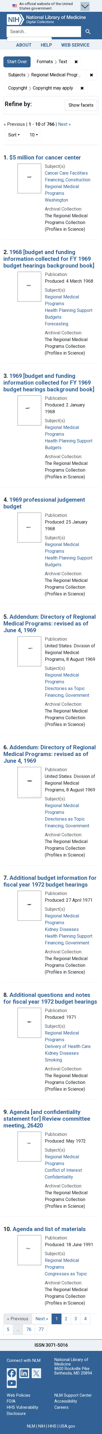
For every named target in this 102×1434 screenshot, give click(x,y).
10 (35, 135)
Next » (64, 124)
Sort (12, 135)
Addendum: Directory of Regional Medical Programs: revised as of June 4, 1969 (49, 623)
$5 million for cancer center (45, 157)
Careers (61, 1407)
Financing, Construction (67, 179)
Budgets (53, 317)
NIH (41, 1426)
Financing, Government (67, 695)
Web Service (75, 45)
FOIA (11, 1401)
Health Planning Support (68, 310)
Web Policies (18, 1395)
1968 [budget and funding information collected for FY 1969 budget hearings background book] (48, 259)
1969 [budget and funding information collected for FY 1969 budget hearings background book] (48, 383)
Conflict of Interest (63, 1170)
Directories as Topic (65, 688)
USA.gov (67, 1426)
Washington (56, 200)
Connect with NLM (24, 1360)
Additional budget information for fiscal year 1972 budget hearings (50, 881)
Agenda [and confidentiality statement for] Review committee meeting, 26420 (46, 1119)
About (24, 45)
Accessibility (65, 1401)
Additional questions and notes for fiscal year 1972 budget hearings (50, 998)
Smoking (53, 1060)
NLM (31, 1426)
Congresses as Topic (66, 1274)
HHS (52, 1426)
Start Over (17, 61)
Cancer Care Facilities (66, 173)
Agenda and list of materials (49, 1229)
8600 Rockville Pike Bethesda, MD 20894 (73, 1371)
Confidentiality (59, 1177)
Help (46, 45)
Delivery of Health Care (68, 1046)
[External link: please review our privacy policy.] (12, 1373)
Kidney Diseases (62, 929)
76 (28, 1329)
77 (41, 1329)
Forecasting (56, 323)
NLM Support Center (73, 1395)
